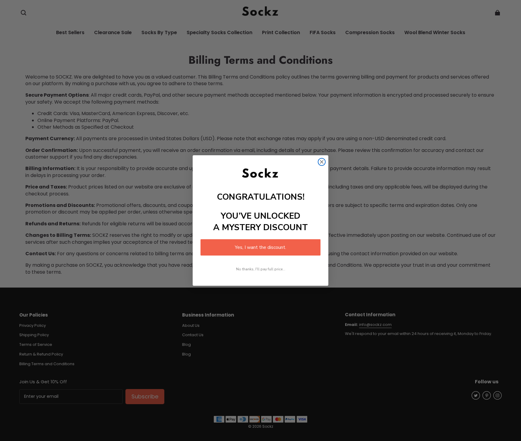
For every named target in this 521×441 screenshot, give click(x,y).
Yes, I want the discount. (260, 247)
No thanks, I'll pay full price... (260, 269)
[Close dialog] (321, 162)
